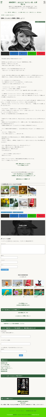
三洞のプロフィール (32, 12)
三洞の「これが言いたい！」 (18, 212)
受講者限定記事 (4, 371)
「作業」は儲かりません (32, 207)
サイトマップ (11, 410)
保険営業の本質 (4, 362)
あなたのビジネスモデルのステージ (5, 208)
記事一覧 (9, 12)
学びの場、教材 (4, 369)
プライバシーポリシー (20, 410)
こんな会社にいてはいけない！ (7, 212)
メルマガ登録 (20, 12)
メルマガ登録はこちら (22, 165)
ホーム (6, 12)
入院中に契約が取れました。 (14, 196)
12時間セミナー (14, 12)
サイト (2, 264)
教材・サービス (25, 12)
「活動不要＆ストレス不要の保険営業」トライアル (13, 323)
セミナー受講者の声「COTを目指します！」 (14, 208)
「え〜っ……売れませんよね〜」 (23, 208)
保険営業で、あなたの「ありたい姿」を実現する (23, 3)
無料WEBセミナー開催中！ (22, 179)
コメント (3, 243)
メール (3, 260)
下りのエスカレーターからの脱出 (23, 196)
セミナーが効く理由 (5, 364)
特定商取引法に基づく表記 (31, 410)
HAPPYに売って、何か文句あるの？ (5, 196)
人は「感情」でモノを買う (32, 196)
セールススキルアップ (5, 366)
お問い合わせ (39, 12)
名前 (2, 255)
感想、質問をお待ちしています (22, 163)
